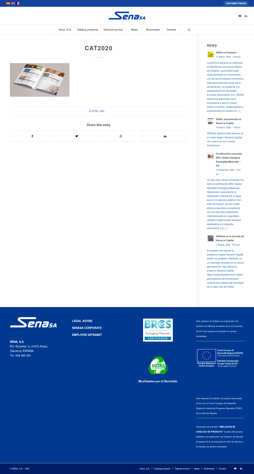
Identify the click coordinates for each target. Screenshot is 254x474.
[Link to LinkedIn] (246, 16)
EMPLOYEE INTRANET (87, 335)
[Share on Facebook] (32, 136)
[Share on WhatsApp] (121, 136)
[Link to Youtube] (240, 16)
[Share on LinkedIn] (165, 136)
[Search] (189, 30)
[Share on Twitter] (77, 136)
